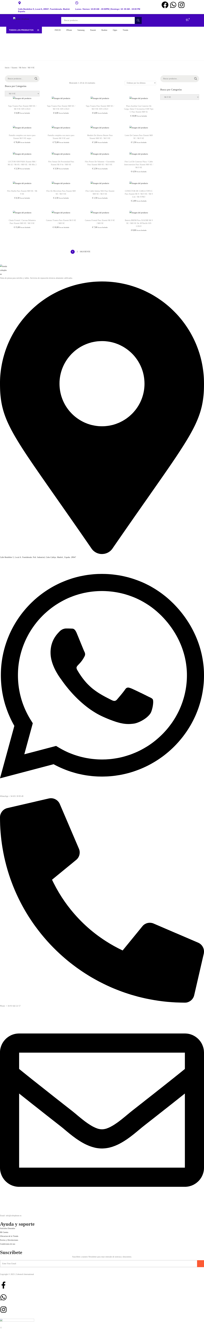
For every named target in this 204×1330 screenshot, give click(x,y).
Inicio (7, 68)
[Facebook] (165, 4)
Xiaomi (14, 68)
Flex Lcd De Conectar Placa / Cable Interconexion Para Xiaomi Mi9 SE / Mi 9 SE (138, 165)
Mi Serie (22, 68)
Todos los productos (21, 30)
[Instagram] (181, 4)
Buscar (138, 20)
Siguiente (85, 252)
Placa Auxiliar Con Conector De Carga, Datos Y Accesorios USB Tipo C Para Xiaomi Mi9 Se (138, 109)
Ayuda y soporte (17, 1224)
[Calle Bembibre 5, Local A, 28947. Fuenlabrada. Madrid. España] (19, 2)
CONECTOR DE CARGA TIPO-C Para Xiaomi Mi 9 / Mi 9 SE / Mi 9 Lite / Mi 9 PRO (139, 194)
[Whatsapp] (173, 4)
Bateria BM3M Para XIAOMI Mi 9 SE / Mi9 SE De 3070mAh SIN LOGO (139, 223)
